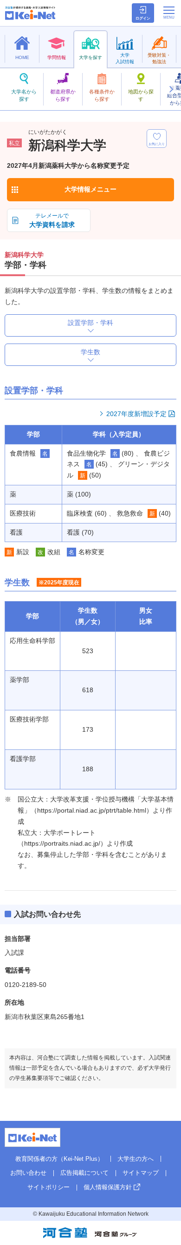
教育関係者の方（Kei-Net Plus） (59, 1158)
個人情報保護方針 (108, 1187)
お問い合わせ (28, 1172)
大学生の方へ (135, 1158)
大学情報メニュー (90, 189)
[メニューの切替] (169, 12)
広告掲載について (84, 1172)
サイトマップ (141, 1172)
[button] (170, 89)
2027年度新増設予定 (136, 413)
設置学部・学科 (90, 322)
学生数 (90, 352)
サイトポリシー (48, 1187)
